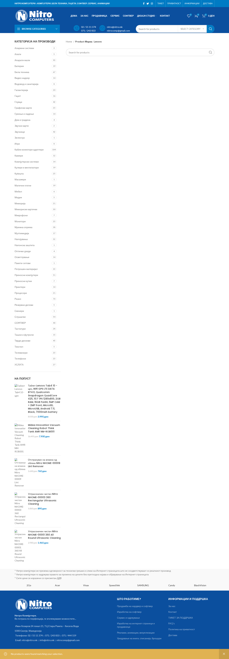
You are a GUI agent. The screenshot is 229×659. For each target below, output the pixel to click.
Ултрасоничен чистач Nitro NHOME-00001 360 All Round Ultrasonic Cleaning (44, 535)
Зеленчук (20, 137)
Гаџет (18, 95)
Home (69, 41)
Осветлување (22, 257)
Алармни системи (24, 48)
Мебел (18, 191)
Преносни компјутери (26, 275)
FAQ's (171, 623)
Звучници (20, 131)
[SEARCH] (210, 29)
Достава (172, 635)
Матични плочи (23, 185)
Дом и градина (22, 119)
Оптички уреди (23, 251)
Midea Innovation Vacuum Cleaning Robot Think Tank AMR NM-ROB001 (44, 428)
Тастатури (20, 328)
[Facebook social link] (144, 3)
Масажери (20, 179)
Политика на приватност (181, 629)
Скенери (19, 310)
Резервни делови (24, 304)
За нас (171, 606)
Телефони (20, 358)
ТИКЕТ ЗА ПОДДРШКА (180, 617)
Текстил (19, 346)
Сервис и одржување (128, 617)
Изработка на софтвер (129, 611)
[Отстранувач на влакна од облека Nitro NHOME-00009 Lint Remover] (20, 472)
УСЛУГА (19, 364)
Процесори (21, 293)
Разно (18, 298)
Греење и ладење (24, 113)
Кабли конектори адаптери (29, 149)
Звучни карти (22, 125)
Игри (17, 143)
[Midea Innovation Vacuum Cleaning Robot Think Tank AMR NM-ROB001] (20, 438)
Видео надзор (22, 77)
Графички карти (23, 107)
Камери (19, 155)
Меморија (20, 203)
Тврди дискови (22, 340)
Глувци (18, 101)
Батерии (19, 66)
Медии (18, 197)
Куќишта (19, 173)
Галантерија (21, 90)
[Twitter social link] (148, 3)
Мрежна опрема (23, 227)
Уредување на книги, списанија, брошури (139, 638)
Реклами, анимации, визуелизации (136, 632)
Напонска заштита (25, 245)
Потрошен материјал (26, 269)
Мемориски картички (26, 209)
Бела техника (22, 72)
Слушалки (20, 316)
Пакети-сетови (23, 263)
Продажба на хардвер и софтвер (135, 606)
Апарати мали (22, 60)
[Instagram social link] (152, 3)
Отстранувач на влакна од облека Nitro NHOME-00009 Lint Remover (44, 463)
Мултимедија (22, 233)
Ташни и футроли (24, 334)
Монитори (20, 221)
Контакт (172, 611)
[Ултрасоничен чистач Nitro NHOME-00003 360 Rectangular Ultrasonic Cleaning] (20, 508)
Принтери (20, 286)
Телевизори (21, 352)
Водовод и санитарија (26, 84)
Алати (18, 54)
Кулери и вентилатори (27, 167)
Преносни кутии (23, 281)
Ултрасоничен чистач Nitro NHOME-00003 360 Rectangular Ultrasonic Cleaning (43, 499)
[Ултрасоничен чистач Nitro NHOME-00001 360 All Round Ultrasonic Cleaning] (20, 546)
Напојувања (21, 239)
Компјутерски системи (27, 161)
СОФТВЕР (20, 322)
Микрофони (21, 215)
